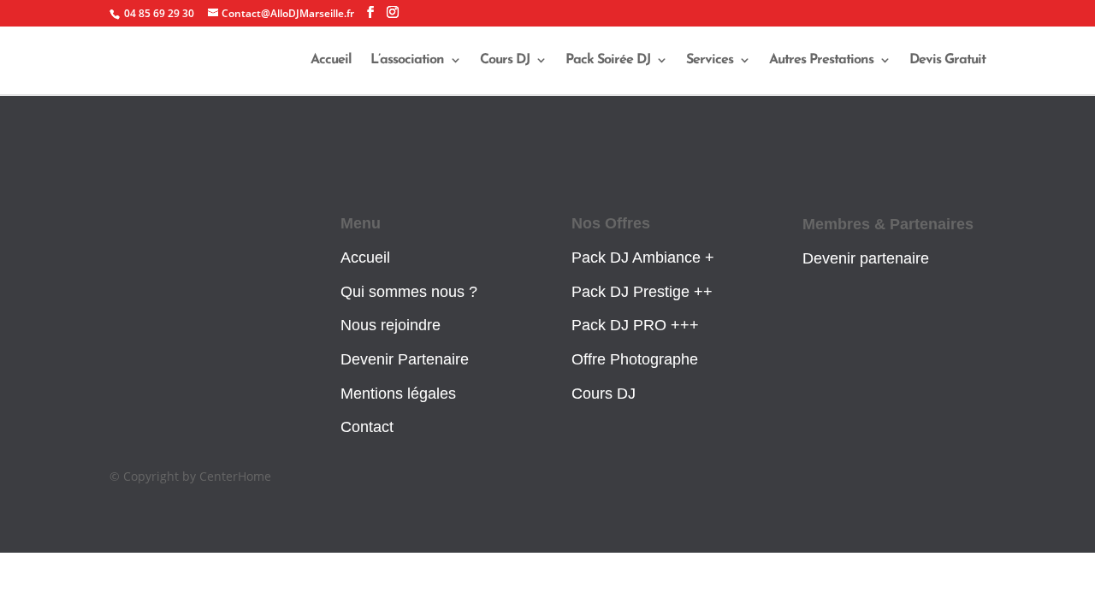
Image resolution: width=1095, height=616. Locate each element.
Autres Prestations (821, 60)
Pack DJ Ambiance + (642, 257)
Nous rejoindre (390, 325)
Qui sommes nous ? (408, 291)
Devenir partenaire (865, 258)
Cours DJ (505, 60)
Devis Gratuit (947, 60)
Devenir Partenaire (404, 359)
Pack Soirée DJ (607, 60)
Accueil (331, 60)
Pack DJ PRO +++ (635, 325)
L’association (407, 60)
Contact (367, 426)
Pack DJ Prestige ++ (642, 291)
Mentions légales (398, 393)
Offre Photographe (634, 359)
